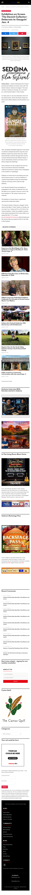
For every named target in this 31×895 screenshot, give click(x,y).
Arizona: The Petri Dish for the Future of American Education (15, 653)
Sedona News (6, 812)
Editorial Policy (6, 856)
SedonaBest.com (15, 881)
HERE (9, 562)
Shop (4, 847)
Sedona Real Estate (7, 844)
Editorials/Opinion (7, 817)
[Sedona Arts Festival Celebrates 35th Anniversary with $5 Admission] (15, 313)
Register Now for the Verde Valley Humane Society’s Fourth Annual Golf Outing (14, 348)
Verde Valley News (7, 814)
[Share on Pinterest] (22, 33)
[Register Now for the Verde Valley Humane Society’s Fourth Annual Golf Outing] (15, 337)
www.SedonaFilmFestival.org (10, 217)
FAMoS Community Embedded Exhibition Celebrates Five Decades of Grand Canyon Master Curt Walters (15, 299)
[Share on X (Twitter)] (14, 33)
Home (3, 6)
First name (4, 780)
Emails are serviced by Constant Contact (13, 798)
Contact (5, 853)
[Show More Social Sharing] (28, 33)
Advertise (5, 849)
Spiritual (5, 832)
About (4, 851)
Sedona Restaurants (8, 836)
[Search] (28, 2)
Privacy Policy (16, 886)
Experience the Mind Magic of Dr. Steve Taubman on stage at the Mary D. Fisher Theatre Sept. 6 (15, 250)
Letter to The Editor (7, 819)
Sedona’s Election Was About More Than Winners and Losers (16, 598)
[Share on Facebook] (5, 33)
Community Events (7, 834)
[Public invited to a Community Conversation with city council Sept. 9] (15, 363)
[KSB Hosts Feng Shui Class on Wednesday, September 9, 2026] (15, 264)
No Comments (15, 29)
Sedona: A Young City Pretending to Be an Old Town (15, 648)
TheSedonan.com (15, 877)
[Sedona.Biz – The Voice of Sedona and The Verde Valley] (15, 2)
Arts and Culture (6, 10)
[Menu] (2, 2)
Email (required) (6, 775)
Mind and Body (6, 829)
